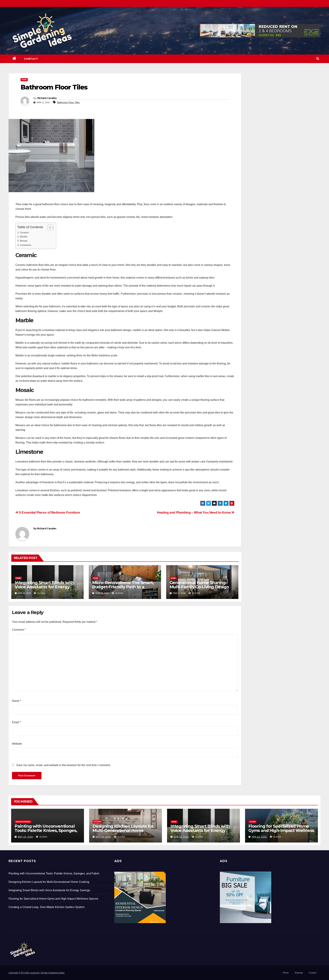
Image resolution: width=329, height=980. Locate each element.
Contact (31, 58)
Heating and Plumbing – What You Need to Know (194, 512)
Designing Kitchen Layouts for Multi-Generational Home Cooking (123, 830)
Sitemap (299, 972)
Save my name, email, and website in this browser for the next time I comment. (63, 765)
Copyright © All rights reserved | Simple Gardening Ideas (37, 972)
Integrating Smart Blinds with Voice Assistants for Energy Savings (44, 587)
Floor (252, 822)
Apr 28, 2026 (181, 837)
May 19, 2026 (25, 837)
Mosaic (24, 240)
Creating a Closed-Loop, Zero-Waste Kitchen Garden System (46, 907)
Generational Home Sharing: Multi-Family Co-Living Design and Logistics (199, 587)
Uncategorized (23, 822)
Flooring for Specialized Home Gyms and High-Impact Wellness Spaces (281, 830)
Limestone (25, 245)
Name (16, 700)
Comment (19, 629)
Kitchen (97, 822)
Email (16, 722)
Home (24, 80)
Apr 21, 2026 (259, 837)
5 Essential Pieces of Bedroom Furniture (49, 512)
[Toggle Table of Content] (49, 227)
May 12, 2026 (103, 837)
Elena (41, 593)
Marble (23, 236)
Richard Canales (47, 98)
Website (17, 743)
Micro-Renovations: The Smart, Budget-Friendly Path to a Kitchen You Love (123, 587)
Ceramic (24, 232)
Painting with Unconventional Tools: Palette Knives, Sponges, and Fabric (46, 830)
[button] (317, 58)
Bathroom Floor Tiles (68, 102)
